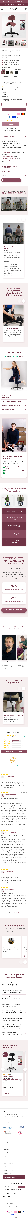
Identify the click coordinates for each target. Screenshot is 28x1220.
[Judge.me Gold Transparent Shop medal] (13, 760)
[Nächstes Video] (25, 632)
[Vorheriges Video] (21, 632)
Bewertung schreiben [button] (14, 751)
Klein (14, 79)
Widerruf (5, 1159)
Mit (3, 79)
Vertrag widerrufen (10, 1177)
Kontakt (10, 4)
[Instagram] (6, 1196)
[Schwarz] (7, 72)
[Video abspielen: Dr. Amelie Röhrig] (9, 647)
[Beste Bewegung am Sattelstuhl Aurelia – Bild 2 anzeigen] (11, 43)
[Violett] (3, 72)
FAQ (4, 1166)
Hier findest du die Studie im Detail (14, 610)
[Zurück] (3, 1069)
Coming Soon (7, 1173)
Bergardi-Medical (8, 1170)
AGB (4, 1156)
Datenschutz (7, 1149)
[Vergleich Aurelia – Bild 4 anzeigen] (24, 43)
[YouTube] (9, 1196)
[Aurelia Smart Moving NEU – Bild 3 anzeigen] (18, 43)
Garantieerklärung (8, 1163)
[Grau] (11, 72)
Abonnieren (21, 1186)
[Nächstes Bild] (25, 43)
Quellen (5, 1142)
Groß (20, 79)
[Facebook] (4, 1196)
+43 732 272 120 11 (20, 4)
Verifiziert (13, 765)
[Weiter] (23, 219)
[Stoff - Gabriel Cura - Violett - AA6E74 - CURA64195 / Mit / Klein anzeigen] (4, 43)
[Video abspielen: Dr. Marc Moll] (25, 647)
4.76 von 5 (18, 735)
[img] (4, 774)
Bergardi (15, 1217)
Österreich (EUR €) (13, 1206)
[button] (2, 9)
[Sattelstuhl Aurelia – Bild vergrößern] (14, 26)
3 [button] (14, 912)
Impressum (6, 1146)
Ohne (7, 79)
